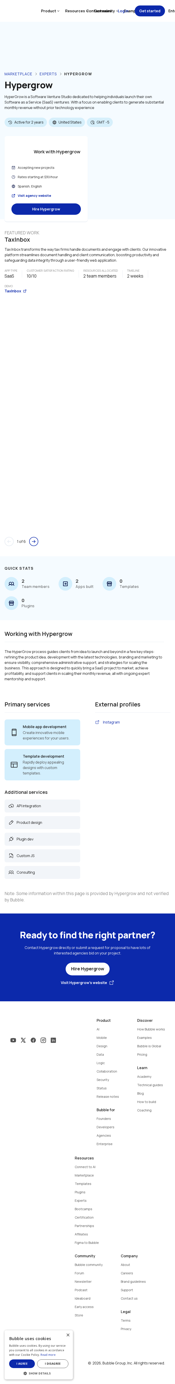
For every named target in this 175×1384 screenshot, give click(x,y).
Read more (48, 1355)
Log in (123, 10)
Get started (149, 10)
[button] (38, 1373)
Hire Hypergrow (46, 209)
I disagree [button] (53, 1364)
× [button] (67, 1335)
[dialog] (39, 1354)
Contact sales (99, 10)
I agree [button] (22, 1364)
